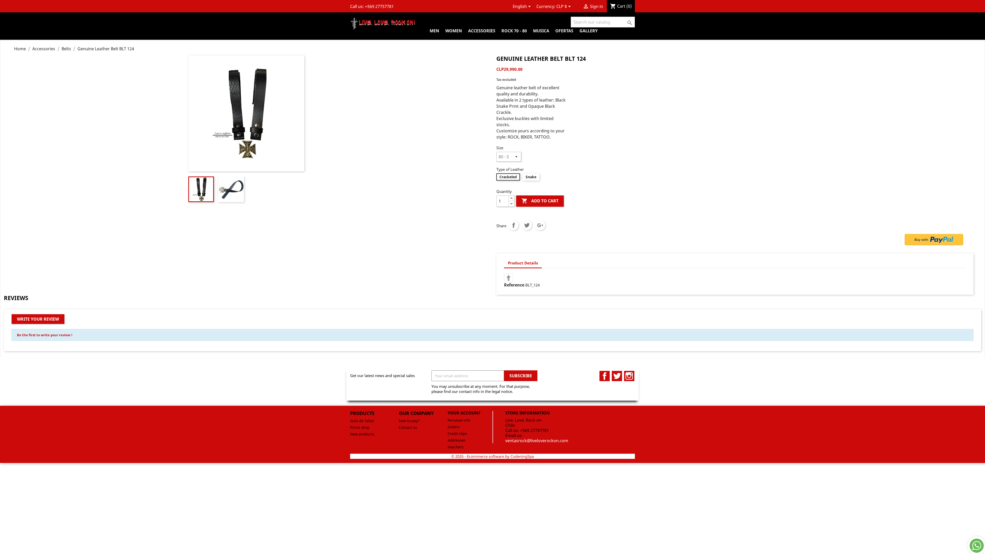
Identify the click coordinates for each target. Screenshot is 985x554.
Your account (464, 413)
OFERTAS (564, 31)
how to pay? (409, 420)
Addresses (457, 440)
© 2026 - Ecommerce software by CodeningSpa (492, 456)
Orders (454, 426)
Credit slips (457, 433)
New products (362, 434)
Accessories (481, 31)
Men (434, 31)
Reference (514, 285)
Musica (541, 31)
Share (513, 225)
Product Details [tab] (523, 262)
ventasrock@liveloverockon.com (536, 440)
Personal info (459, 420)
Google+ (540, 225)
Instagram (629, 376)
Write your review (38, 319)
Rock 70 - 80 (514, 31)
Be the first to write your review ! (44, 335)
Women (453, 31)
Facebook (604, 376)
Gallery (588, 31)
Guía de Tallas (362, 420)
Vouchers (456, 446)
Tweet (527, 225)
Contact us (408, 427)
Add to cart (539, 201)
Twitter (617, 376)
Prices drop (360, 427)
